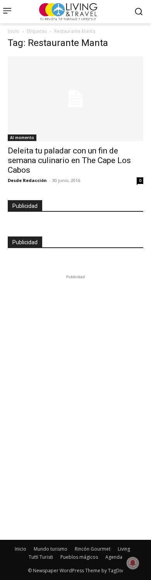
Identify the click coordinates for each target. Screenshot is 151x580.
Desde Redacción (27, 180)
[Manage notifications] (133, 563)
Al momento (22, 137)
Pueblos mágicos (79, 557)
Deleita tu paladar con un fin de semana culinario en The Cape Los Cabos (69, 160)
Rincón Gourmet (92, 549)
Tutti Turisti (41, 557)
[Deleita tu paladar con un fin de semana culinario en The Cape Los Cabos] (75, 98)
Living (124, 549)
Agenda (113, 557)
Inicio (13, 31)
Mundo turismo (50, 549)
